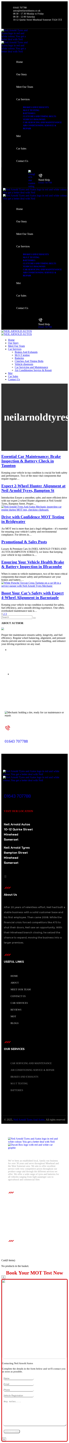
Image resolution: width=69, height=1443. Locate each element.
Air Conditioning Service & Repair (32, 1070)
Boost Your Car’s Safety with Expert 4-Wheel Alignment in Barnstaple (32, 595)
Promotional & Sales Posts (24, 542)
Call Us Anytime (16, 791)
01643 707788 (45, 182)
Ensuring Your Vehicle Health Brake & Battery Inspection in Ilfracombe (32, 564)
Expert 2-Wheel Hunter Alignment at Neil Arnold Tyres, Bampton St (33, 488)
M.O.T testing (19, 1083)
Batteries (17, 1090)
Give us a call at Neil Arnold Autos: (26, 737)
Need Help (44, 179)
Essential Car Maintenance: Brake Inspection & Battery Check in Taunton (31, 461)
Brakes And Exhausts (24, 1077)
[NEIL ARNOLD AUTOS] (16, 331)
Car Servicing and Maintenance (31, 1063)
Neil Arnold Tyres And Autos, (29, 1119)
